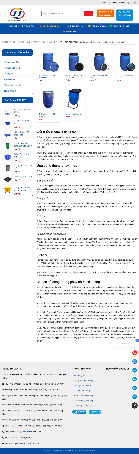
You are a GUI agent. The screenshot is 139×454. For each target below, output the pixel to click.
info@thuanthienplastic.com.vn (25, 443)
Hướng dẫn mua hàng (121, 3)
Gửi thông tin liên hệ (82, 405)
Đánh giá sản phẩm (82, 385)
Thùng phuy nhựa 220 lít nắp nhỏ (47, 76)
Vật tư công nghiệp (52, 26)
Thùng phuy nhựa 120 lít (124, 76)
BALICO (92, 450)
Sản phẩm (24, 42)
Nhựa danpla (76, 26)
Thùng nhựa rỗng (121, 26)
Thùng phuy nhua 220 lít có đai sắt (73, 76)
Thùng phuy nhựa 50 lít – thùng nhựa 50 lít (48, 115)
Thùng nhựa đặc (99, 26)
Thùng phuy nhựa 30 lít (74, 114)
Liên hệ (134, 3)
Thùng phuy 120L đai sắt (98, 76)
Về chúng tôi (105, 3)
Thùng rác (29, 26)
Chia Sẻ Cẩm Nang (82, 390)
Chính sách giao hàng (83, 400)
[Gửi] (88, 13)
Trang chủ (14, 26)
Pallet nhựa (72, 32)
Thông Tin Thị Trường (83, 380)
